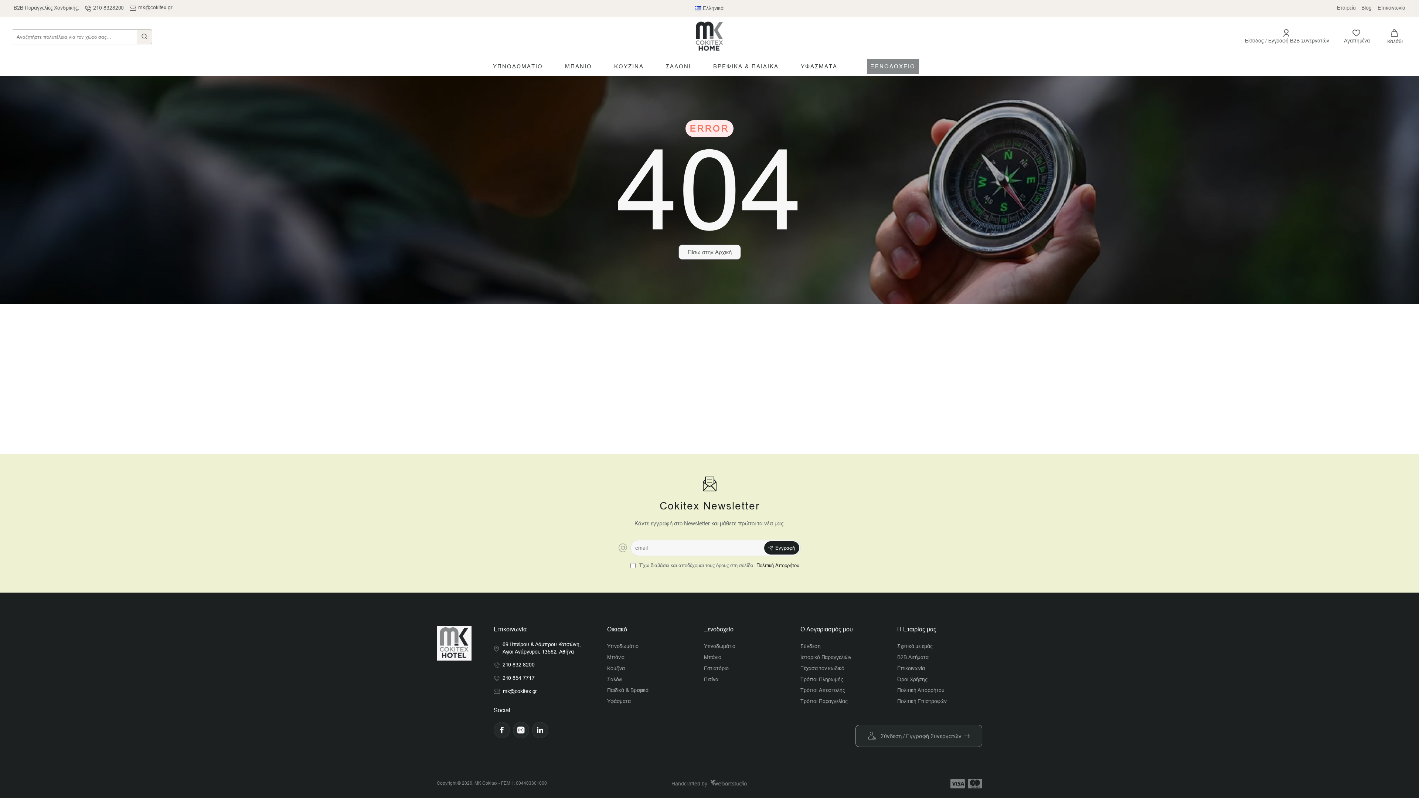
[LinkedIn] (540, 730)
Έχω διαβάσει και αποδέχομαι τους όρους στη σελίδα (718, 565)
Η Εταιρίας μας (916, 629)
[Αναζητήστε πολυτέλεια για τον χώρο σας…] (144, 37)
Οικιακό (617, 629)
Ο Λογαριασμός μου (826, 629)
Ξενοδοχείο (719, 629)
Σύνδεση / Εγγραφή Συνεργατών (921, 736)
